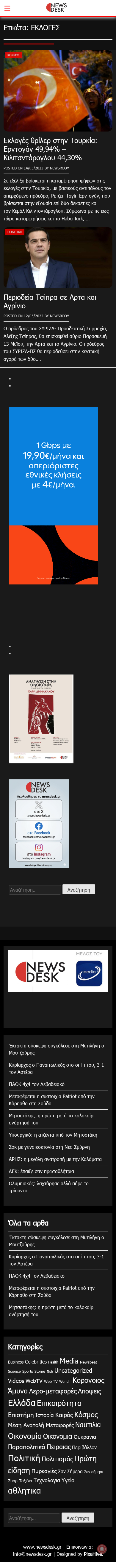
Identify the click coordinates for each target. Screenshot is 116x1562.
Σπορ (13, 1481)
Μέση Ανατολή (26, 1424)
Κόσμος (13, 55)
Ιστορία (44, 1414)
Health (53, 1362)
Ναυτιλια (88, 1424)
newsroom (59, 168)
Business (15, 1362)
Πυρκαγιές (44, 1470)
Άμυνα (18, 1390)
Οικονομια (57, 1436)
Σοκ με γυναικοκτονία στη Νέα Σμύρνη (49, 1147)
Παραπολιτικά (26, 1446)
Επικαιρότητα (59, 1403)
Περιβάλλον (84, 1447)
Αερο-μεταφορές (52, 1391)
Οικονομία (25, 1436)
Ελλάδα (21, 1402)
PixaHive (93, 1554)
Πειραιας (58, 1446)
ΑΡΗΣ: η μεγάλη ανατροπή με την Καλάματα (55, 1159)
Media (69, 1360)
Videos (16, 1380)
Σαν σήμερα (93, 1471)
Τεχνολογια (47, 1480)
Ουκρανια (85, 1436)
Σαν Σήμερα (70, 1471)
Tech (50, 1371)
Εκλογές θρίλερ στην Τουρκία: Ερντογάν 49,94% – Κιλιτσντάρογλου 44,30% (50, 148)
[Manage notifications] (102, 1549)
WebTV (34, 1380)
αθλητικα (24, 1490)
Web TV (51, 1381)
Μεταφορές (60, 1424)
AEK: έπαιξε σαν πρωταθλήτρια (41, 1171)
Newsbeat (88, 1362)
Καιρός (64, 1414)
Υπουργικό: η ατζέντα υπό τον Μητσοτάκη (53, 1135)
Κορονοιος (87, 1380)
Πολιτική (14, 232)
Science (14, 1371)
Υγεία (68, 1480)
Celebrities (36, 1361)
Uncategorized (73, 1370)
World (64, 1381)
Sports (27, 1371)
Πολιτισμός (57, 1458)
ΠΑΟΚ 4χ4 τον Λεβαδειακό (37, 1084)
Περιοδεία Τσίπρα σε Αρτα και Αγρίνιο (50, 301)
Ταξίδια (25, 1481)
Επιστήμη (21, 1414)
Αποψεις (89, 1391)
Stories (40, 1371)
